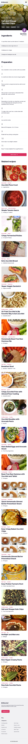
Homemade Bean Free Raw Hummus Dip (12, 340)
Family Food (4, 336)
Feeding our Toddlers (7, 212)
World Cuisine (4, 733)
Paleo (3, 27)
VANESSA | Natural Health (8, 263)
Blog (2, 717)
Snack (13, 17)
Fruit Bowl (9, 364)
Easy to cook (4, 208)
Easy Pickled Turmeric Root (12, 584)
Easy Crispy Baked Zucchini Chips (12, 530)
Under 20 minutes (12, 208)
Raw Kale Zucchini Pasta (11, 685)
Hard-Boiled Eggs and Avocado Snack (13, 448)
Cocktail (8, 581)
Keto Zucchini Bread (9, 261)
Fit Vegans (5, 343)
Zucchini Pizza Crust (9, 185)
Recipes (3, 17)
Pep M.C (5, 423)
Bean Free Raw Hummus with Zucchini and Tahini (13, 475)
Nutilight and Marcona (10, 634)
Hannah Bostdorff (6, 315)
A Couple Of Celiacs (7, 237)
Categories (3, 720)
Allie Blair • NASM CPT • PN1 (9, 368)
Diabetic (9, 183)
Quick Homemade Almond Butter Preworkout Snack (11, 502)
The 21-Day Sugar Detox (8, 450)
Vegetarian (13, 27)
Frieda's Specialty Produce (9, 586)
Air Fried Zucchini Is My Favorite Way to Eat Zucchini (12, 312)
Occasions (3, 731)
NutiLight (5, 636)
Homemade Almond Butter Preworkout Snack (12, 557)
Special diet (3, 183)
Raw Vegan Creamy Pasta (11, 660)
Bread (8, 258)
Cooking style (4, 472)
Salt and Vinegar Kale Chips (12, 609)
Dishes (2, 725)
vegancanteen (6, 187)
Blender (10, 472)
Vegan (8, 27)
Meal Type (8, 17)
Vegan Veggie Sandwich (11, 286)
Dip (7, 632)
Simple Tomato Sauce (10, 210)
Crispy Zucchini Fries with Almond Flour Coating (11, 393)
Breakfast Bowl (7, 366)
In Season (3, 729)
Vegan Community (7, 288)
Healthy (11, 309)
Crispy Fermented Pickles (11, 236)
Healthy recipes (4, 309)
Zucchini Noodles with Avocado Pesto (10, 420)
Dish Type (3, 258)
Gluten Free (20, 27)
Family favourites (11, 336)
